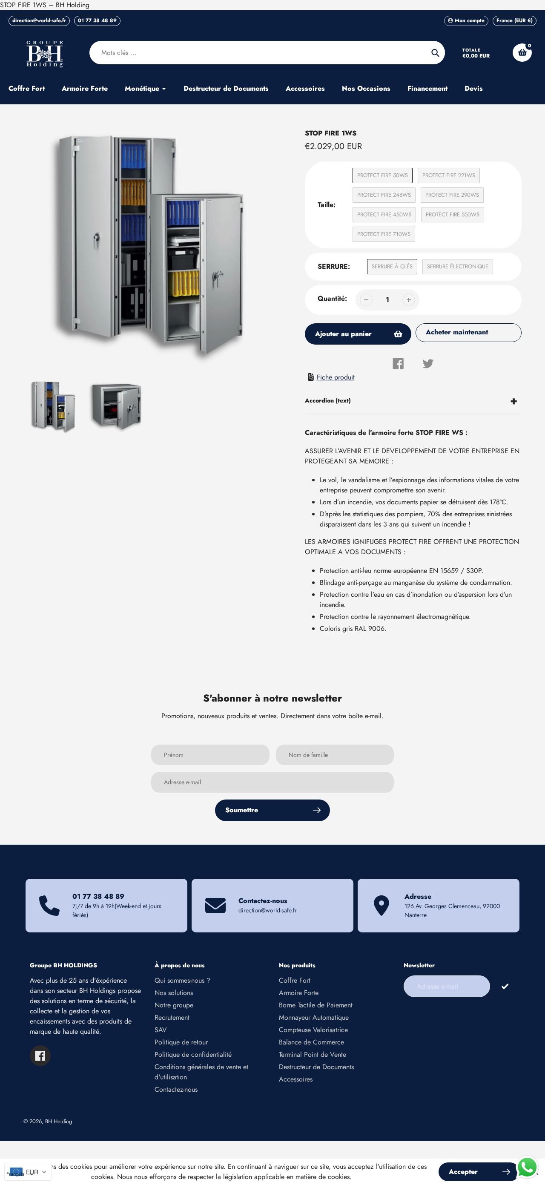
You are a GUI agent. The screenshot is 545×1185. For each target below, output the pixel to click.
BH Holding (58, 1121)
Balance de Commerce (311, 1042)
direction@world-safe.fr (39, 20)
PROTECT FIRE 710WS (383, 234)
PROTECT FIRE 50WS (382, 175)
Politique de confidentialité (193, 1054)
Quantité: (332, 298)
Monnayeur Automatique (314, 1017)
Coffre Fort (294, 980)
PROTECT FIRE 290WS (452, 195)
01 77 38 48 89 (97, 20)
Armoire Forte (298, 993)
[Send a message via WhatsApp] (527, 1167)
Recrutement (172, 1017)
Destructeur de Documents (316, 1067)
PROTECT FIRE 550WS (452, 214)
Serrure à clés (392, 266)
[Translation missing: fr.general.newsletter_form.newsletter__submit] (504, 985)
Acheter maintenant (457, 332)
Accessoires (296, 1079)
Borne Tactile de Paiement (316, 1005)
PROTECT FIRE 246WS (384, 195)
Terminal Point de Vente (312, 1054)
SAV (161, 1030)
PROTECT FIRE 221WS (448, 175)
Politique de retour (181, 1042)
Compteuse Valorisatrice (313, 1030)
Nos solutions (174, 993)
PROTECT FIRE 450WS (384, 214)
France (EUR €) (514, 20)
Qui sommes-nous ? (182, 980)
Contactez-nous (176, 1089)
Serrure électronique (457, 266)
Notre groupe (174, 1005)
